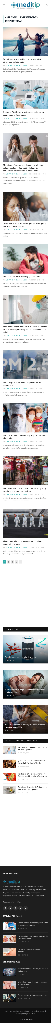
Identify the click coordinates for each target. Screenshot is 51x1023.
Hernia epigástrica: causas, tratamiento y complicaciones (33, 937)
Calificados (32, 741)
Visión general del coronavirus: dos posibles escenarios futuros (22, 543)
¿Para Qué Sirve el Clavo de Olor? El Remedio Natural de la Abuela (31, 762)
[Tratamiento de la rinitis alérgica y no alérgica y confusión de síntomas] (25, 206)
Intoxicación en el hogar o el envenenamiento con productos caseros (25, 691)
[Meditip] (25, 5)
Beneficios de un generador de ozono (20, 657)
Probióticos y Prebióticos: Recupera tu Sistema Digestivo (32, 748)
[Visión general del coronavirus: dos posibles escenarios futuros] (25, 523)
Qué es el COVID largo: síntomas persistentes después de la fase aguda (23, 113)
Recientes (9, 741)
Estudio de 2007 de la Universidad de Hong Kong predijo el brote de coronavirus (24, 490)
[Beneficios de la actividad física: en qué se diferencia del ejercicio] (25, 41)
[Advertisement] (25, 596)
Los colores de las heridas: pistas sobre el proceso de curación (33, 924)
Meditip (36, 1011)
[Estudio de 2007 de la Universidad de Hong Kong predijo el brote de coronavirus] (25, 470)
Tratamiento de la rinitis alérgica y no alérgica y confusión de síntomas (24, 225)
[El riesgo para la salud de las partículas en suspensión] (25, 365)
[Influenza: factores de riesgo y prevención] (25, 259)
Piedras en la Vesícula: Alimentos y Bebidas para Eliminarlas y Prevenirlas (32, 775)
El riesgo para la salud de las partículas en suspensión (22, 384)
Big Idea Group (29, 1014)
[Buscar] (47, 5)
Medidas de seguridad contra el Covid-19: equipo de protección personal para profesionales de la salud (25, 329)
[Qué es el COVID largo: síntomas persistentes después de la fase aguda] (25, 94)
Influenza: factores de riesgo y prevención (22, 276)
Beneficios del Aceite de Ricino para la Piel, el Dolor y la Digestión (32, 788)
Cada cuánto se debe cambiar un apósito (30, 950)
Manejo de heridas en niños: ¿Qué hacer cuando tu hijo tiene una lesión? (25, 726)
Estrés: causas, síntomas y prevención (32, 995)
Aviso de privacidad (26, 1019)
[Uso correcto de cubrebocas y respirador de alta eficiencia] (25, 417)
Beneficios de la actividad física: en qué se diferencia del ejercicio (22, 61)
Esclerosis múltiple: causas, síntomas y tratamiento (33, 970)
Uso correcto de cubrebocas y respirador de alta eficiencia (25, 437)
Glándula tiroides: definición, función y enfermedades (32, 983)
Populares (20, 741)
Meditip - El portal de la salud (16, 65)
